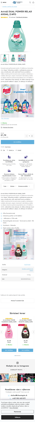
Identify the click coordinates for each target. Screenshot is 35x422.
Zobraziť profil (16, 370)
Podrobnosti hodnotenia (21, 17)
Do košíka (17, 142)
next (33, 332)
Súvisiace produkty (23, 186)
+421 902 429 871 (19, 398)
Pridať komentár (17, 301)
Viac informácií (13, 408)
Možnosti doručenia (8, 127)
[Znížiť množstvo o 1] (26, 136)
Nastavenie (17, 412)
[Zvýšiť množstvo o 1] (32, 136)
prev (1, 332)
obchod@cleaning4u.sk (19, 395)
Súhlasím (17, 417)
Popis (5, 186)
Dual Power (8, 147)
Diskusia (12, 186)
